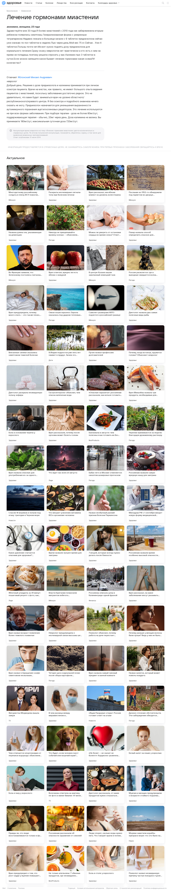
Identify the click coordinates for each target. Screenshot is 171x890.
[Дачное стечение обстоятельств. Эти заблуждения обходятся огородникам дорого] (145, 704)
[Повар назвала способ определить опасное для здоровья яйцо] (145, 224)
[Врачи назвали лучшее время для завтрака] (65, 544)
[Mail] (4, 3)
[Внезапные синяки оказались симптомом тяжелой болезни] (25, 344)
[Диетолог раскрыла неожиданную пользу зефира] (25, 384)
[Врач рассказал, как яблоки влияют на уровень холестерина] (105, 184)
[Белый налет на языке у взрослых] (145, 744)
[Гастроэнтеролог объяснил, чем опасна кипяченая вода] (65, 384)
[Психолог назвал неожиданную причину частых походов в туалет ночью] (145, 864)
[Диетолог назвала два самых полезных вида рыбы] (145, 304)
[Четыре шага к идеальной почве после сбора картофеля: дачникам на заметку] (65, 664)
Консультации (12, 11)
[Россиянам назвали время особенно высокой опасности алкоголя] (145, 544)
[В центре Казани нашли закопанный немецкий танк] (105, 264)
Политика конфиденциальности (154, 888)
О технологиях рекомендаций (130, 888)
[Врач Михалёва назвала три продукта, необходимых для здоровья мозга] (145, 384)
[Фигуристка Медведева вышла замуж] (25, 704)
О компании (12, 888)
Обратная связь (112, 888)
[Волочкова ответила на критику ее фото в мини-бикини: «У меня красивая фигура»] (65, 784)
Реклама (21, 888)
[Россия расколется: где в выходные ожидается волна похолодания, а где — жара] (145, 264)
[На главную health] (14, 3)
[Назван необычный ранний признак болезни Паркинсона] (105, 504)
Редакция (71, 888)
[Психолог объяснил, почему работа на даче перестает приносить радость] (105, 624)
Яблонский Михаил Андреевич (35, 77)
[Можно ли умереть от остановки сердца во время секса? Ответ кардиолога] (105, 224)
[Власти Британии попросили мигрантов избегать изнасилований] (65, 584)
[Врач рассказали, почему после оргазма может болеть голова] (65, 424)
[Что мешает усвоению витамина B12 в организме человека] (65, 504)
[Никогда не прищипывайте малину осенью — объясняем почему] (65, 224)
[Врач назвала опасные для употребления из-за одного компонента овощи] (25, 464)
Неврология (26, 11)
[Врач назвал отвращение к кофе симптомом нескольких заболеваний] (25, 664)
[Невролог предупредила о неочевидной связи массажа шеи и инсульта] (65, 624)
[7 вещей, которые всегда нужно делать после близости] (105, 544)
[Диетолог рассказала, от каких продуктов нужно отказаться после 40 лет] (105, 784)
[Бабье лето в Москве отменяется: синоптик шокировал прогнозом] (105, 464)
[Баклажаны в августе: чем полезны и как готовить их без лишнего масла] (105, 424)
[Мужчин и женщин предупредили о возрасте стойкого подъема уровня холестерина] (145, 784)
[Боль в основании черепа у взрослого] (25, 424)
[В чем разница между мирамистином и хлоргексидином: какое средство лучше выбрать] (65, 704)
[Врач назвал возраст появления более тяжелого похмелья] (25, 624)
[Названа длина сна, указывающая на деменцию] (25, 224)
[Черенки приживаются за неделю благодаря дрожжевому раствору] (145, 424)
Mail (4, 888)
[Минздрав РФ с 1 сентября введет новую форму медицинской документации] (145, 504)
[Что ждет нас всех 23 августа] (65, 464)
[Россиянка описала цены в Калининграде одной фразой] (105, 584)
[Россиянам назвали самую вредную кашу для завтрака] (145, 464)
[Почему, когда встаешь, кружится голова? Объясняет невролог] (145, 344)
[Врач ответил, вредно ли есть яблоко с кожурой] (65, 264)
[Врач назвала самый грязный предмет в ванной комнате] (105, 664)
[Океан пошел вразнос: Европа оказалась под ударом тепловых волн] (65, 304)
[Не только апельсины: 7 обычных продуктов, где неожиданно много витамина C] (65, 864)
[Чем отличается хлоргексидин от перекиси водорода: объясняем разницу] (25, 744)
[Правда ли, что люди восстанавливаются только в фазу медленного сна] (25, 824)
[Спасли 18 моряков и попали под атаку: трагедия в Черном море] (25, 504)
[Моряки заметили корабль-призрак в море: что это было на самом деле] (145, 824)
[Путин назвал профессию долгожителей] (105, 344)
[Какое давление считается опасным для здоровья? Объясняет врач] (25, 544)
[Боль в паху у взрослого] (25, 784)
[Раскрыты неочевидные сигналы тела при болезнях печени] (65, 184)
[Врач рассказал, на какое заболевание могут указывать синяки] (145, 584)
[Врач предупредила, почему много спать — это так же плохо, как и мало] (25, 304)
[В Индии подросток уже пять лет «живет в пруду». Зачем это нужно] (65, 344)
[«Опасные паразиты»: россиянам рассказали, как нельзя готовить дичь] (105, 384)
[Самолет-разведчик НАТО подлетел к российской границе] (105, 304)
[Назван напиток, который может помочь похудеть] (145, 664)
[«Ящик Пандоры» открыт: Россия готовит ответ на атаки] (105, 704)
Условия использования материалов (90, 888)
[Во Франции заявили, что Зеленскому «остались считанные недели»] (25, 264)
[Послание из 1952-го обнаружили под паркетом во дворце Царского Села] (145, 184)
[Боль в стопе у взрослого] (105, 864)
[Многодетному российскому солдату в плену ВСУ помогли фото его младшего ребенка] (25, 184)
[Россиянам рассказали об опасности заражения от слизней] (65, 824)
